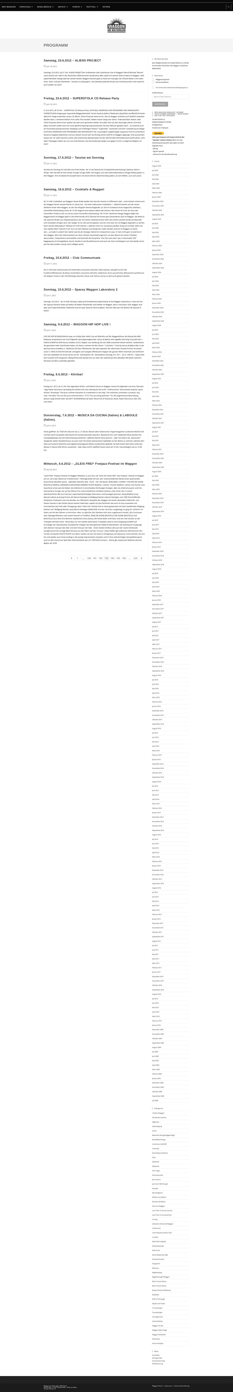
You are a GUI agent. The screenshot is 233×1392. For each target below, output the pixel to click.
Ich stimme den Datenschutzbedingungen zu (172, 87)
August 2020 (156, 471)
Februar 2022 (157, 405)
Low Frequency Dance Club (162, 1233)
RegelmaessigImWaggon (161, 1277)
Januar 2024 (156, 303)
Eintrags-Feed (157, 1358)
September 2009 (158, 1043)
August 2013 (156, 835)
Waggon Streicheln (159, 1334)
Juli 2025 (155, 223)
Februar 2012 (157, 914)
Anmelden (156, 1355)
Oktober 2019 (157, 507)
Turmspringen (157, 1308)
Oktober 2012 (157, 879)
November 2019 (158, 502)
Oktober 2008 (157, 1092)
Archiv (154, 1131)
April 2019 (155, 533)
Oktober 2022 (157, 370)
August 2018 (156, 569)
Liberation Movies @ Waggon (162, 1224)
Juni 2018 (155, 578)
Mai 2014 (155, 795)
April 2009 (155, 1065)
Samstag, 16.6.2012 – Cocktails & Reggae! (74, 189)
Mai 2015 (155, 742)
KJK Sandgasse (157, 1193)
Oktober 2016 (157, 666)
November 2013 (158, 821)
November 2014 (158, 768)
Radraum (155, 1268)
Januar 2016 (156, 706)
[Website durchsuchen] (228, 7)
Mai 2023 (155, 339)
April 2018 (155, 587)
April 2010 (155, 1012)
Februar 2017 (157, 649)
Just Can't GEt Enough (160, 1184)
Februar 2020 (157, 494)
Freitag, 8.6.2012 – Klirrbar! (63, 374)
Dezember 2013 (157, 817)
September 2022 (158, 374)
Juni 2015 (155, 737)
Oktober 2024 (157, 263)
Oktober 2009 (157, 1038)
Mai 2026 (155, 179)
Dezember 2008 (157, 1083)
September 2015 (158, 724)
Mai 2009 (155, 1060)
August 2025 (156, 219)
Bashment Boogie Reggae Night (163, 1135)
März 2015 (156, 750)
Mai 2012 (155, 901)
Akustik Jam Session (159, 1117)
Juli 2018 (155, 573)
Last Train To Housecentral (161, 1215)
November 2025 (158, 206)
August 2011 (156, 941)
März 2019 (156, 538)
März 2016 (156, 697)
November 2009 (158, 1034)
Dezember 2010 (157, 976)
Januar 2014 (156, 812)
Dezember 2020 (157, 454)
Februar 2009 (157, 1074)
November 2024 (158, 259)
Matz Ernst (156, 1250)
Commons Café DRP (159, 1144)
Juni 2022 (155, 387)
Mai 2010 (155, 1007)
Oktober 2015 (157, 719)
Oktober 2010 (157, 985)
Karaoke (155, 1188)
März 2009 (156, 1069)
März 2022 (156, 401)
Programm (156, 1264)
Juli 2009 (155, 1052)
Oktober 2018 (157, 560)
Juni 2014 (155, 790)
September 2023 (158, 321)
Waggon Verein (157, 1386)
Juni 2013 (155, 843)
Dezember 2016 (157, 658)
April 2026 (155, 184)
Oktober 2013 (157, 826)
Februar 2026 (157, 192)
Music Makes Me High (160, 1255)
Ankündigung (157, 1126)
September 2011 (158, 936)
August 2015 (156, 728)
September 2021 (158, 423)
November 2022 (158, 365)
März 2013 (156, 857)
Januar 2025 (156, 250)
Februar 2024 (157, 299)
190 (89, 558)
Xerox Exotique (157, 1343)
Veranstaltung (157, 1321)
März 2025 (156, 241)
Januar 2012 (156, 919)
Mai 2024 (155, 285)
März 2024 (156, 294)
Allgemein (155, 1122)
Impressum (168, 1386)
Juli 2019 (155, 520)
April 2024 (155, 290)
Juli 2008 (155, 1100)
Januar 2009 (156, 1078)
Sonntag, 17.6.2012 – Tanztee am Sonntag (74, 157)
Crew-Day (155, 1148)
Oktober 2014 (157, 773)
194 (112, 558)
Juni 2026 (155, 175)
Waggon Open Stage (159, 1330)
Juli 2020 (155, 476)
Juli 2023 (155, 330)
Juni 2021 (155, 436)
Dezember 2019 (157, 498)
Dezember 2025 (157, 201)
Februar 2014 (157, 808)
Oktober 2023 (157, 316)
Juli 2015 (155, 733)
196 (124, 558)
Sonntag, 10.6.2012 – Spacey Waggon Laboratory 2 (80, 289)
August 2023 (156, 325)
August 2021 (156, 427)
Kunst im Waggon (158, 1206)
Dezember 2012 (157, 870)
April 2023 (155, 343)
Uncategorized (157, 1317)
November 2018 (158, 556)
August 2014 (156, 782)
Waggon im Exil (157, 1326)
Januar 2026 (156, 197)
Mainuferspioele (158, 1246)
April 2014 (155, 799)
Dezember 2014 (157, 764)
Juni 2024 (155, 281)
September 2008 (158, 1096)
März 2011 (156, 963)
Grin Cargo (156, 1171)
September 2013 (158, 830)
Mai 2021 (155, 440)
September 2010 (158, 990)
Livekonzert (156, 1228)
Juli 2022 (155, 383)
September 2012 (158, 883)
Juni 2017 (155, 631)
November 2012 (158, 875)
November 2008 (158, 1087)
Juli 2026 (155, 170)
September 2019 (158, 511)
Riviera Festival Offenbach (161, 1290)
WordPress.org (157, 1364)
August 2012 (156, 888)
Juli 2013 (155, 839)
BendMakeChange (158, 1139)
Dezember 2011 (157, 923)
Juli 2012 (155, 892)
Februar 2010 (157, 1021)
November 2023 (158, 312)
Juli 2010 (155, 999)
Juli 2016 (155, 680)
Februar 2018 (157, 595)
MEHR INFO (156, 68)
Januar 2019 (156, 547)
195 (118, 558)
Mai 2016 (155, 688)
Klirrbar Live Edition (159, 1197)
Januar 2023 (156, 356)
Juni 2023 (155, 334)
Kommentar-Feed (158, 1361)
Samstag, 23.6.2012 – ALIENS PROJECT (72, 60)
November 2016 (158, 662)
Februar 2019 (157, 542)
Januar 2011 (156, 972)
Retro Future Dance (159, 1281)
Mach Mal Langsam (159, 1241)
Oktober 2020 (157, 463)
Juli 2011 (155, 945)
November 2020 (158, 458)
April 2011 (155, 959)
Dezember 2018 (157, 551)
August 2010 (156, 994)
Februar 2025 (157, 246)
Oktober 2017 (157, 613)
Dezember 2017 (157, 604)
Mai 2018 (155, 582)
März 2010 (156, 1016)
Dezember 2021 (157, 409)
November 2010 (158, 981)
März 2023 (156, 347)
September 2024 (158, 268)
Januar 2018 (156, 600)
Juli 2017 (155, 626)
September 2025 (158, 215)
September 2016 (158, 671)
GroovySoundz (157, 1175)
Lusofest (155, 1237)
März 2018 (156, 591)
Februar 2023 (157, 352)
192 (100, 558)
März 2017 (156, 644)
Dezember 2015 (157, 711)
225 (135, 558)
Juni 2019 (155, 525)
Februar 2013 (157, 861)
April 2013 (155, 852)
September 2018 (158, 564)
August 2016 (156, 675)
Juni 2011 (155, 950)
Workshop (156, 1339)
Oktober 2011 (157, 932)
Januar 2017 (156, 653)
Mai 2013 (155, 848)
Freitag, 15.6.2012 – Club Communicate (72, 257)
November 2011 (158, 928)
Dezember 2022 (157, 361)
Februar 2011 (157, 968)
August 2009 (156, 1047)
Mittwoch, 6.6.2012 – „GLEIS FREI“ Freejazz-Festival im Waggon (90, 463)
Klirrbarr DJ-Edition (159, 1202)
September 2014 (158, 777)
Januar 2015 (156, 759)
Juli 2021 (155, 432)
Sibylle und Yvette (158, 1303)
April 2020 (155, 485)
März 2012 (156, 910)
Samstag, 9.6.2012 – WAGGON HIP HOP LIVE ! (77, 324)
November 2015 (158, 715)
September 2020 (158, 467)
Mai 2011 (155, 954)
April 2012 (155, 905)
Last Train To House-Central (162, 1210)
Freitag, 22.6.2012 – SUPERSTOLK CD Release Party (81, 98)
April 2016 (155, 693)
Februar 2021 (157, 449)
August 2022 (156, 378)
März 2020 (156, 489)
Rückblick (155, 1295)
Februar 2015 (157, 755)
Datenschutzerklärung (181, 1386)
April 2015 (155, 746)
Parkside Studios (158, 1259)
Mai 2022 (155, 392)
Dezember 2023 (157, 308)
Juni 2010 (155, 1003)
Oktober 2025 (157, 210)
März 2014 (156, 804)
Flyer (154, 1157)
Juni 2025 (155, 228)
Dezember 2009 (157, 1029)
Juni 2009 (155, 1056)
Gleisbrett (155, 1162)
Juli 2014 (155, 786)
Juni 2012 (155, 897)
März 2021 (156, 445)
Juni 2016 (155, 684)
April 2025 (155, 237)
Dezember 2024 (157, 254)
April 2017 (155, 640)
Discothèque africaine (160, 1153)
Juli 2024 (155, 277)
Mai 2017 (155, 635)
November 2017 (158, 609)
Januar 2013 (156, 866)
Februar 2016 (157, 702)
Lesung (154, 1219)
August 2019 (156, 516)
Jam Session (156, 1179)
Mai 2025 (155, 232)
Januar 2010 (156, 1025)
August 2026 (156, 166)
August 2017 (156, 622)
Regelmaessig (157, 1272)
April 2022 (155, 396)
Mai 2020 (155, 480)
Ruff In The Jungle (158, 1299)
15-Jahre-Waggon (158, 1113)
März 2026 (156, 188)
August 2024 (156, 272)
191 (95, 558)
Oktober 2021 (157, 418)
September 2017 (158, 618)
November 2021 (158, 414)
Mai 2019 (155, 529)
